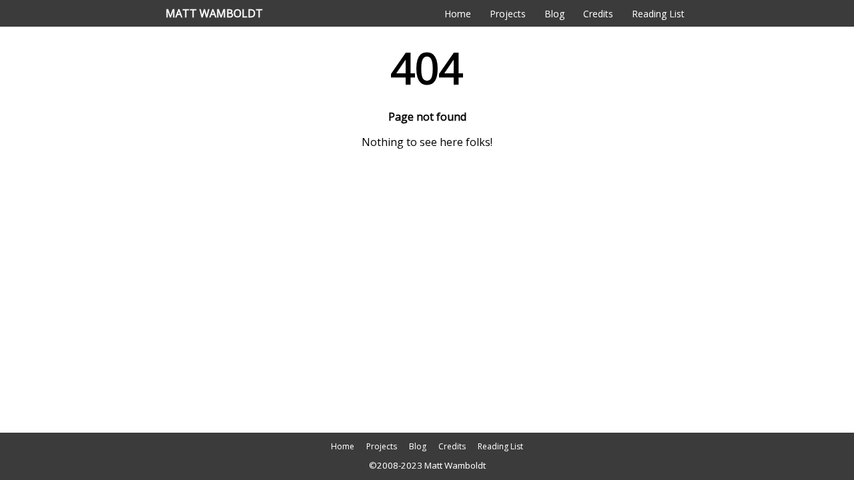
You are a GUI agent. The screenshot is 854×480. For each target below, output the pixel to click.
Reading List (658, 13)
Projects (508, 13)
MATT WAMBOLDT (214, 13)
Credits (598, 13)
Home (457, 13)
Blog (554, 13)
